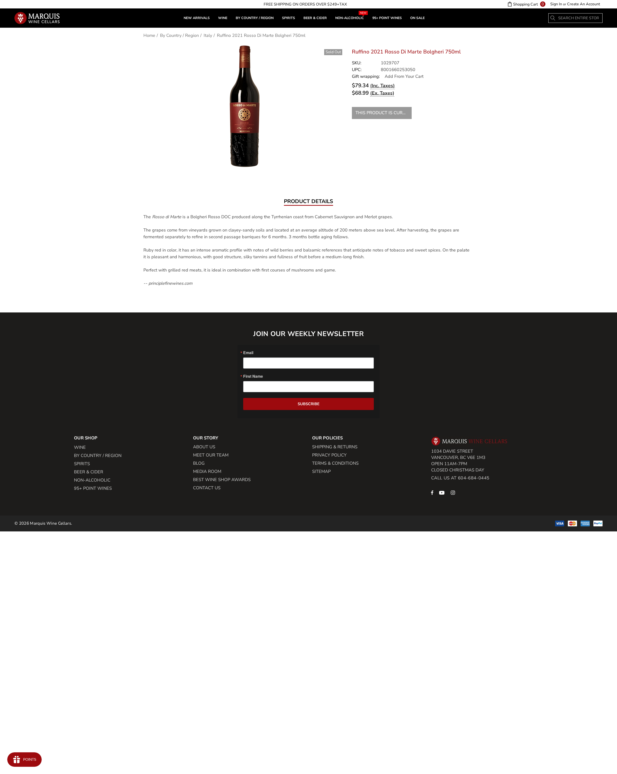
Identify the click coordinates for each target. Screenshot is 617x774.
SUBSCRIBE (309, 404)
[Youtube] (442, 492)
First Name (253, 376)
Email (248, 353)
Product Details (308, 201)
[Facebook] (432, 492)
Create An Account (583, 4)
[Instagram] (453, 492)
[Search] (553, 18)
